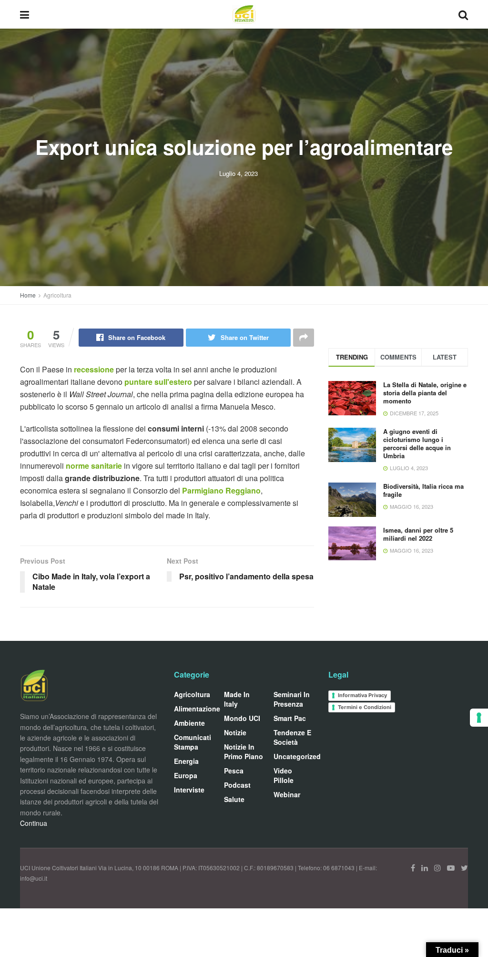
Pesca (234, 770)
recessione (95, 369)
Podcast (237, 785)
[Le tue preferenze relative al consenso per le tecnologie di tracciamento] (479, 718)
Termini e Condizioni (364, 707)
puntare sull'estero (158, 381)
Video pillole (284, 775)
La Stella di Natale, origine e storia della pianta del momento (425, 392)
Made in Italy (237, 699)
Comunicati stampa (192, 741)
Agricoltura (57, 295)
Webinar (287, 794)
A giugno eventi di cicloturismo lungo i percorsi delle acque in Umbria (417, 443)
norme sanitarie (94, 465)
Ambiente (189, 723)
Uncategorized (297, 756)
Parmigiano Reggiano (221, 490)
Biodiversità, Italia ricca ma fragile (423, 490)
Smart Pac (290, 718)
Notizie (235, 732)
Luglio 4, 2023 (238, 173)
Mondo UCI (242, 718)
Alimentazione (197, 708)
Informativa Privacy (362, 695)
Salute (234, 799)
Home (28, 295)
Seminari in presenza (292, 699)
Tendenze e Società (292, 737)
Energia (186, 761)
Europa (185, 775)
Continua (33, 823)
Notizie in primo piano (243, 751)
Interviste (189, 789)
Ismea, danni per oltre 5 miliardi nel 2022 (418, 534)
